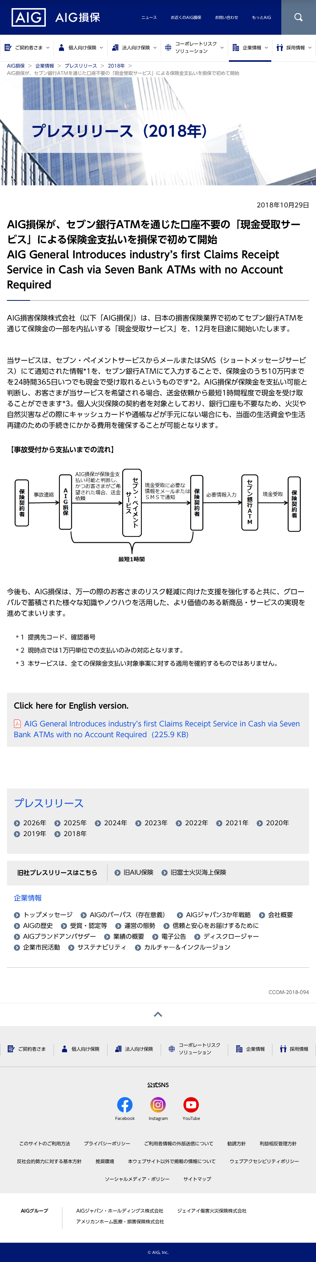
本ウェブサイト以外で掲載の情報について (172, 1161)
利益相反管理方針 (278, 1143)
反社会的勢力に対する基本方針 (49, 1161)
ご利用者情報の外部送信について (178, 1143)
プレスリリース (49, 803)
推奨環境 (105, 1161)
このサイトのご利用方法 (44, 1143)
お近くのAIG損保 (186, 17)
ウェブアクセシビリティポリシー (264, 1161)
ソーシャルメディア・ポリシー (137, 1179)
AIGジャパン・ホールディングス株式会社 (119, 1210)
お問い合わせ (226, 17)
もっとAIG (261, 17)
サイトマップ (197, 1179)
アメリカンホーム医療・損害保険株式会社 (120, 1221)
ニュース (149, 17)
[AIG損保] (56, 17)
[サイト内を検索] (298, 17)
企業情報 (28, 897)
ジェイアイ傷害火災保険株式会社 (212, 1210)
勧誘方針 (236, 1143)
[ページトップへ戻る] (158, 1014)
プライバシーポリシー (107, 1143)
